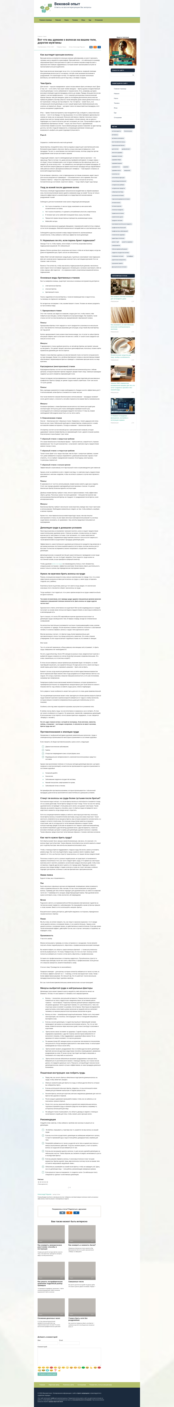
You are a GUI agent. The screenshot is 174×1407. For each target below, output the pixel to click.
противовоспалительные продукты (122, 224)
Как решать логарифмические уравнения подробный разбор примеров (50, 1283)
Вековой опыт (67, 4)
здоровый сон (116, 167)
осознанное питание (118, 195)
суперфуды (130, 256)
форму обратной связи (56, 1401)
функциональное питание (119, 267)
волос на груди (57, 564)
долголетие (115, 149)
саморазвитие (116, 245)
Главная (42, 1385)
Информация (115, 301)
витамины (115, 134)
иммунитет (127, 170)
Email (61, 1340)
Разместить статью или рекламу (100, 1385)
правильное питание (118, 213)
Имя (39, 1340)
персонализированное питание (121, 199)
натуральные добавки (118, 184)
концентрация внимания (119, 181)
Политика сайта (68, 1385)
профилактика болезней (119, 227)
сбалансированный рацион (119, 249)
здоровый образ (116, 159)
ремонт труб (115, 242)
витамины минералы (118, 138)
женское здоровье (117, 152)
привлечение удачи (117, 217)
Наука (66, 20)
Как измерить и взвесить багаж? (82, 1245)
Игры (83, 20)
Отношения (99, 20)
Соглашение (82, 1385)
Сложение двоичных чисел (49, 1318)
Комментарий (42, 1347)
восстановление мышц (118, 142)
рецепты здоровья (127, 242)
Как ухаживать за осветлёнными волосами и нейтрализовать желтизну (122, 327)
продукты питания (117, 220)
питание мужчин (116, 206)
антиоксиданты (116, 131)
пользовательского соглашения (82, 1400)
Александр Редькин (44, 1194)
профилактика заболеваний (120, 231)
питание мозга (116, 202)
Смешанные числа (76, 1282)
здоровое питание (117, 156)
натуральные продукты (118, 188)
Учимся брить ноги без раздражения (77, 1319)
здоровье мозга (116, 170)
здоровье (125, 167)
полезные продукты (117, 209)
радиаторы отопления (118, 238)
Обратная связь (54, 1385)
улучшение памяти (117, 263)
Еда (90, 20)
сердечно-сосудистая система (120, 252)
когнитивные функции (118, 177)
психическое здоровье (118, 234)
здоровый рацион (117, 163)
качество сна (115, 174)
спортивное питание (117, 256)
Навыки (58, 20)
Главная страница (45, 20)
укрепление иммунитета (119, 259)
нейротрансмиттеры (117, 192)
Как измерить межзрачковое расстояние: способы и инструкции (50, 1247)
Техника (75, 20)
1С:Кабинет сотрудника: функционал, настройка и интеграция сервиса (119, 418)
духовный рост (126, 149)
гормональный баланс (118, 145)
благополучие (128, 131)
